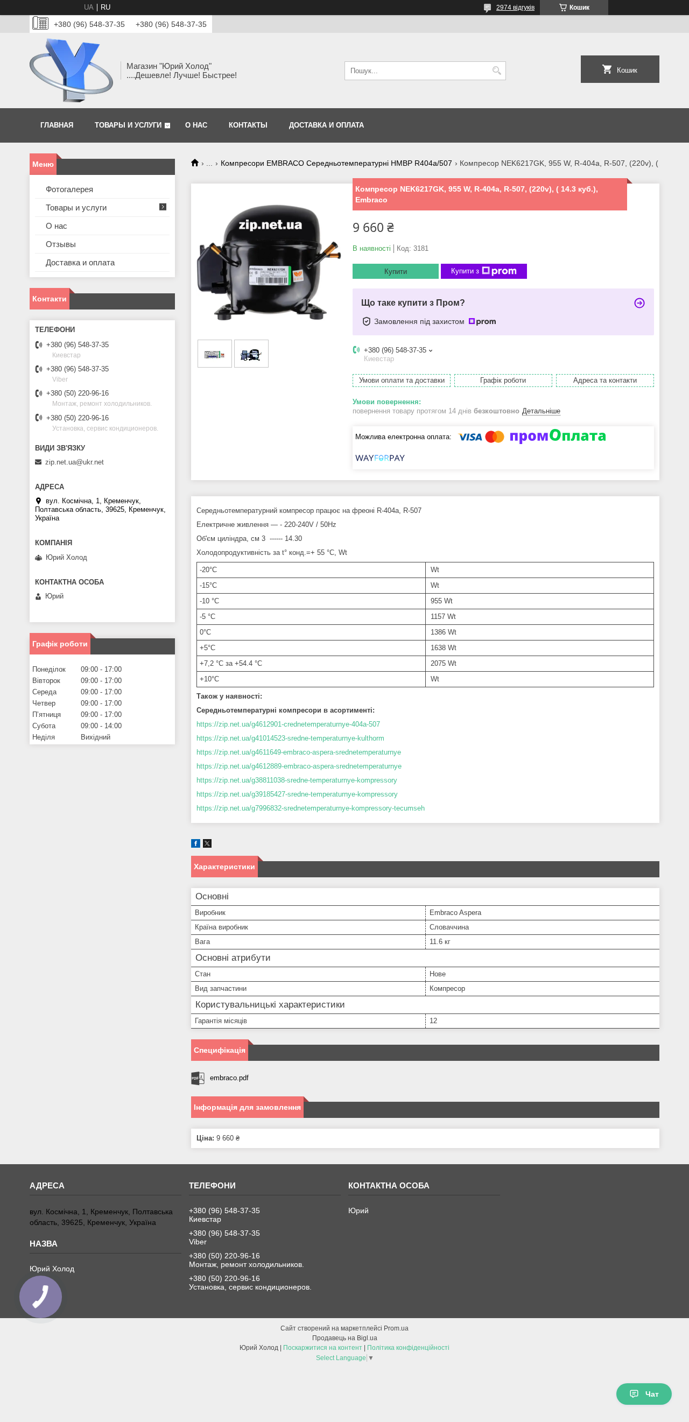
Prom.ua (396, 1328)
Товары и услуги (128, 125)
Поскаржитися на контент (322, 1347)
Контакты (248, 125)
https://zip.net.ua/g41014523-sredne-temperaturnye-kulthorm (290, 738)
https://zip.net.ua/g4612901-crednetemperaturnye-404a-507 (288, 724)
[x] (207, 845)
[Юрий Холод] (71, 70)
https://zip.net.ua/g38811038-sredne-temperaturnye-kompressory (296, 780)
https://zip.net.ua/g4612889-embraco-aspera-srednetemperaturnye (299, 766)
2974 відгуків (515, 7)
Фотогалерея (69, 189)
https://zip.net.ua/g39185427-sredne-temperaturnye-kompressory (297, 794)
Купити (395, 271)
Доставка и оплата (326, 125)
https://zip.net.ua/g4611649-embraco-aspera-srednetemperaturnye (298, 752)
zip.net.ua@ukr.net (74, 462)
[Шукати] (496, 70)
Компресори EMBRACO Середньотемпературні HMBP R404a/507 (336, 163)
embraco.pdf (229, 1078)
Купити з (465, 271)
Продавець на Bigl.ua (344, 1338)
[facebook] (195, 845)
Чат (652, 1394)
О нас (196, 125)
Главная (56, 125)
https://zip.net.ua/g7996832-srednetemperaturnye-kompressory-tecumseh (310, 808)
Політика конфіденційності (408, 1347)
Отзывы (61, 244)
